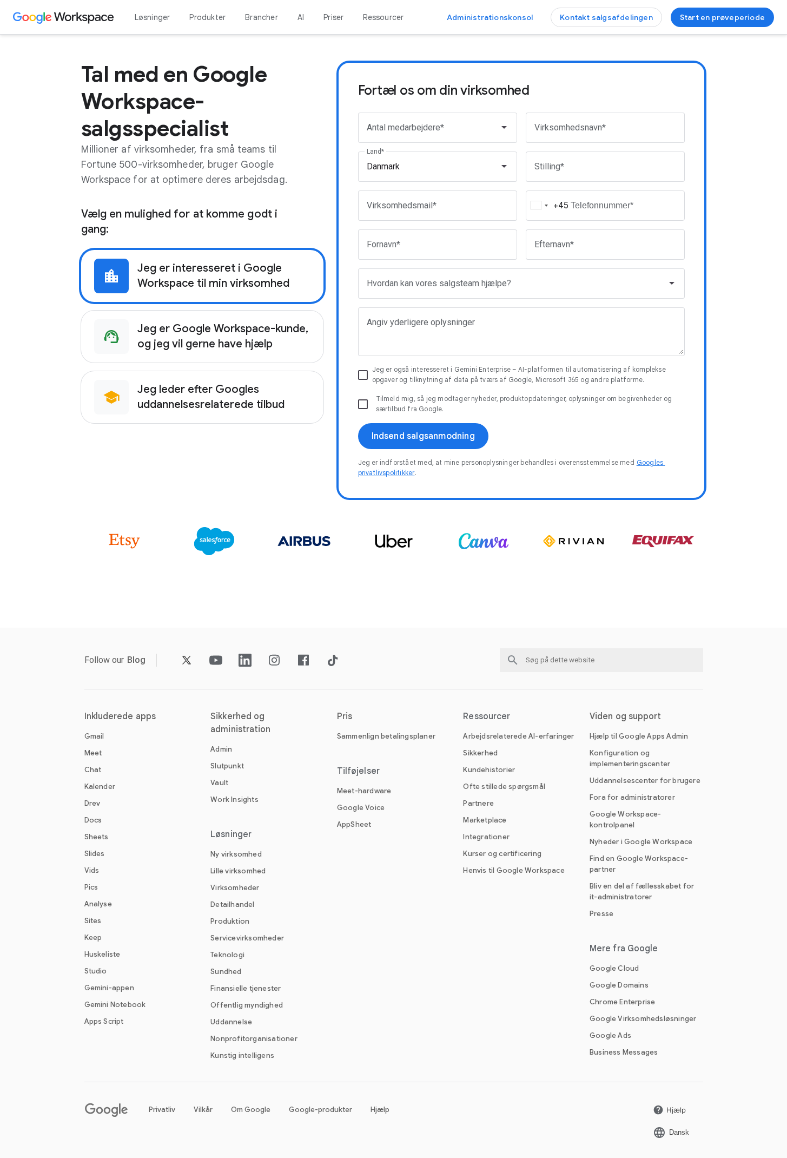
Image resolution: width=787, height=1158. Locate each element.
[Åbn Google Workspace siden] (64, 17)
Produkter (207, 17)
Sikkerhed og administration (240, 723)
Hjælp (380, 1109)
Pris (344, 716)
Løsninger (152, 17)
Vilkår (203, 1109)
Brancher (261, 17)
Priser (333, 17)
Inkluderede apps (120, 716)
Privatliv (162, 1109)
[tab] (202, 276)
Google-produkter (320, 1109)
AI (300, 17)
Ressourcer (383, 17)
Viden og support (626, 716)
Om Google (250, 1109)
